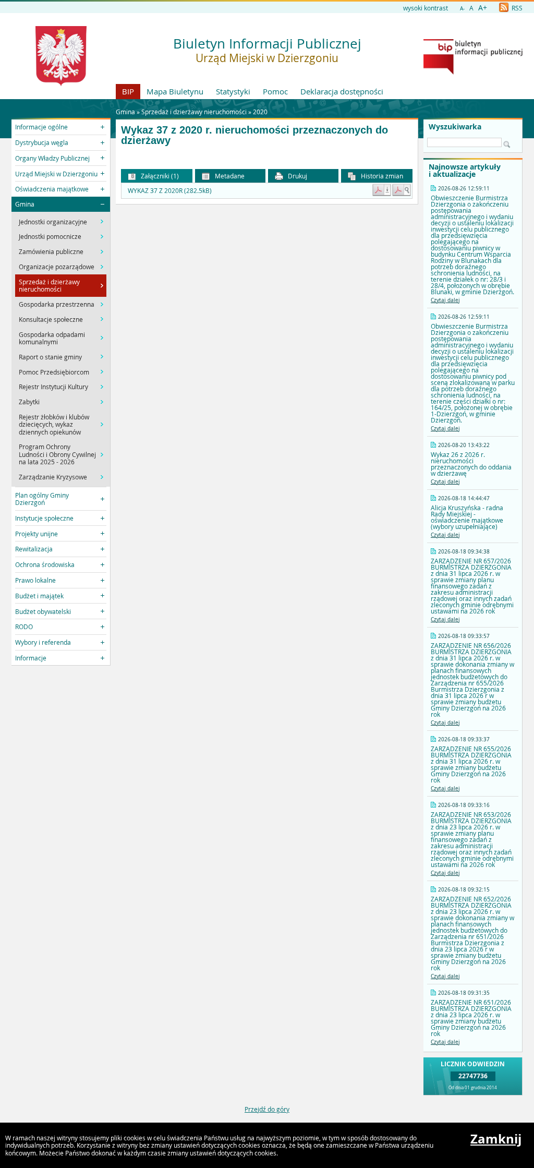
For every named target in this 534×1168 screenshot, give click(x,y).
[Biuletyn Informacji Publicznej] (473, 72)
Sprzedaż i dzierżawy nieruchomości (194, 111)
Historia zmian (381, 176)
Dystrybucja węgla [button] (41, 142)
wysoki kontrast (425, 8)
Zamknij (495, 1139)
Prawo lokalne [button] (35, 580)
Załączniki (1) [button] (159, 176)
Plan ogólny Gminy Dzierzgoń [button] (42, 499)
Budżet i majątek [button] (39, 596)
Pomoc (275, 91)
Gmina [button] (24, 204)
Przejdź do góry (267, 1109)
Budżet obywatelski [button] (43, 611)
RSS (516, 8)
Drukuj (296, 176)
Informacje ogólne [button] (41, 127)
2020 (260, 111)
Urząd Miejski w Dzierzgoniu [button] (56, 174)
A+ (482, 8)
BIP (128, 91)
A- (462, 8)
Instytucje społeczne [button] (44, 518)
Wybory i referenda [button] (43, 642)
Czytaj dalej (445, 300)
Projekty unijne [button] (36, 533)
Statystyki (233, 91)
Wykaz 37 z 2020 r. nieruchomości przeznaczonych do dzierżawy (254, 135)
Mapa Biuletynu (175, 91)
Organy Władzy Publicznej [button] (52, 158)
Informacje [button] (30, 658)
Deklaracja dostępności (341, 91)
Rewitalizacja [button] (34, 549)
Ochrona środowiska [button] (45, 564)
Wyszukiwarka (455, 126)
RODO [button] (24, 626)
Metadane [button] (229, 176)
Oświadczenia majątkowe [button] (52, 189)
